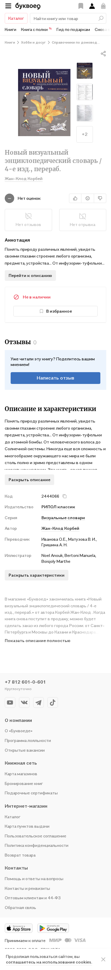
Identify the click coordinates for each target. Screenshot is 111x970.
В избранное (59, 311)
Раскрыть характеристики (37, 575)
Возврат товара (20, 854)
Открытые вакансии (25, 750)
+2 (85, 134)
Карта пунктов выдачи (27, 826)
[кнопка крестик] (64, 496)
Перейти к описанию (30, 275)
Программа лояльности (28, 740)
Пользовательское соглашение (35, 835)
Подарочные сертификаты (31, 792)
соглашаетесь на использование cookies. (49, 961)
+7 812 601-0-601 (25, 682)
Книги (10, 29)
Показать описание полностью (37, 640)
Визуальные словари (63, 517)
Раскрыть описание (29, 479)
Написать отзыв (55, 378)
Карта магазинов (21, 773)
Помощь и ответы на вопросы (34, 878)
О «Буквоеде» (19, 730)
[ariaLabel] (103, 959)
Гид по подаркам (73, 29)
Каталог (16, 18)
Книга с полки (36, 29)
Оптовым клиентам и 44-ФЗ (33, 897)
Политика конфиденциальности (36, 845)
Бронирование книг (24, 783)
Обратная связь (20, 907)
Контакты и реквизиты (27, 888)
